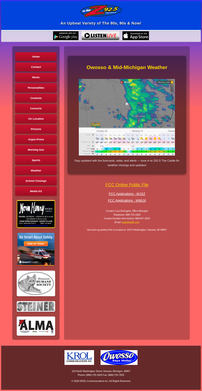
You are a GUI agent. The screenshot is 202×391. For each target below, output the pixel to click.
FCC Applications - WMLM (127, 200)
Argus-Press (36, 139)
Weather (36, 170)
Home (36, 56)
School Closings (36, 180)
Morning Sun (36, 149)
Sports (36, 160)
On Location (36, 118)
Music (36, 77)
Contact (36, 67)
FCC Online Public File (126, 184)
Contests (36, 98)
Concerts (36, 108)
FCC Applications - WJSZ (127, 194)
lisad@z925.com (130, 222)
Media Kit (36, 191)
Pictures (36, 129)
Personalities (36, 87)
